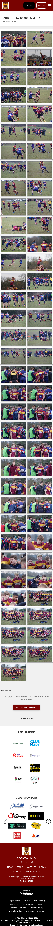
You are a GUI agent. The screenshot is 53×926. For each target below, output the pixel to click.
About (27, 900)
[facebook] (21, 862)
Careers (14, 904)
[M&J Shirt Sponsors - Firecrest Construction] (17, 826)
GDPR (40, 904)
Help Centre (14, 900)
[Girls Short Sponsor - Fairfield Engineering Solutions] (17, 806)
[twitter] (26, 862)
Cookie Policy (15, 911)
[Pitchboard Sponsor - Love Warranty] (17, 816)
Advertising (39, 900)
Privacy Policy (36, 908)
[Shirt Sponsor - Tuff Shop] (36, 826)
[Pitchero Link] (26, 894)
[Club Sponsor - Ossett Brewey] (17, 836)
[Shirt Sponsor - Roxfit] (36, 816)
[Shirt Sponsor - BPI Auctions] (36, 836)
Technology (27, 904)
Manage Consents (35, 911)
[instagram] (31, 862)
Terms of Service (18, 908)
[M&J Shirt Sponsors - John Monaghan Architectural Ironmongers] (36, 806)
